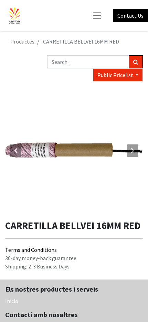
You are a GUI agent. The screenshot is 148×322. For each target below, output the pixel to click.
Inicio (11, 300)
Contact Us (130, 15)
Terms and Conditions (31, 249)
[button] (15, 150)
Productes (22, 41)
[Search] (136, 61)
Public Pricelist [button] (115, 75)
